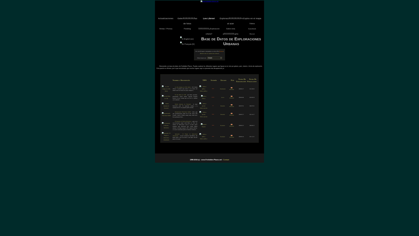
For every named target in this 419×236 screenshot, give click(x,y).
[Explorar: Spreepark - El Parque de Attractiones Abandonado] (166, 140)
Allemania (231, 89)
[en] (192, 39)
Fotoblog (187, 29)
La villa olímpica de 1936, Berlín (183, 87)
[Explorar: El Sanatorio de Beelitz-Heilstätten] (166, 127)
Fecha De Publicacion (252, 80)
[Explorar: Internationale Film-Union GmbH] (166, 115)
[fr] (193, 44)
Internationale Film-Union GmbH (183, 112)
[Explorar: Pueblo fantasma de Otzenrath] (166, 108)
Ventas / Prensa (165, 29)
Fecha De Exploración (241, 80)
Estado (223, 80)
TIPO (205, 80)
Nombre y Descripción (181, 80)
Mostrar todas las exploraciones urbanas (209, 53)
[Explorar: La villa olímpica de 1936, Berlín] (166, 91)
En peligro (222, 125)
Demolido (222, 106)
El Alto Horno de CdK (180, 94)
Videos (252, 23)
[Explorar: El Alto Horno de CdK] (166, 98)
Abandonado (223, 89)
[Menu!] (209, 1)
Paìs (232, 80)
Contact (226, 160)
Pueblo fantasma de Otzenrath (183, 104)
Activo (222, 97)
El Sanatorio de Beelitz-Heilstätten (183, 121)
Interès (214, 80)
